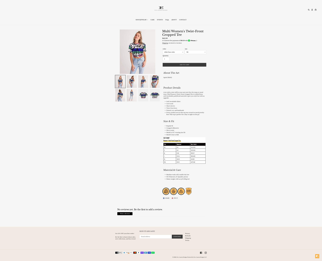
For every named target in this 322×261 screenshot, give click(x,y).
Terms (187, 240)
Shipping (165, 43)
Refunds (188, 236)
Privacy (187, 233)
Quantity (165, 55)
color (164, 49)
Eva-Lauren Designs (182, 257)
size (186, 49)
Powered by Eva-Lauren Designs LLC (197, 257)
